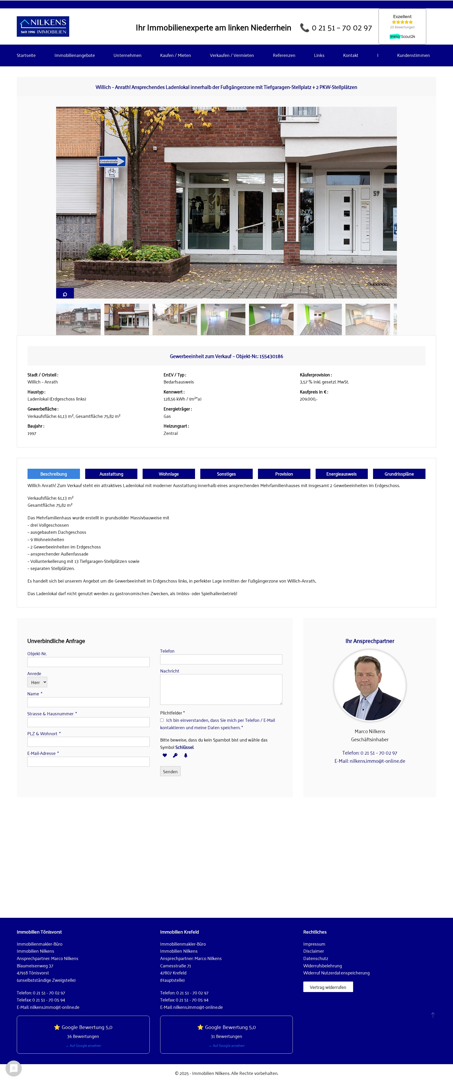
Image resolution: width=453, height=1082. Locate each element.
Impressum (314, 943)
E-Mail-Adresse (42, 753)
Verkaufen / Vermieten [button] (232, 55)
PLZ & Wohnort (43, 733)
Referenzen (284, 55)
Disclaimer (313, 950)
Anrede (34, 673)
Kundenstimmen (413, 55)
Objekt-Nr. (37, 653)
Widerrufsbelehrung (322, 965)
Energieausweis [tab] (341, 473)
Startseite (26, 55)
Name (34, 693)
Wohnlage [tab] (169, 473)
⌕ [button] (65, 293)
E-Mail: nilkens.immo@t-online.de (370, 760)
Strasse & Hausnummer (51, 713)
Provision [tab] (284, 473)
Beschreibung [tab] (53, 473)
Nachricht (169, 670)
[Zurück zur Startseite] (43, 26)
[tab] (78, 319)
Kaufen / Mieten (175, 55)
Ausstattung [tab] (111, 473)
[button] (433, 1015)
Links (319, 55)
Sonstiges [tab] (226, 473)
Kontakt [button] (350, 55)
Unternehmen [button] (127, 55)
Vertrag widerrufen (328, 987)
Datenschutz (315, 958)
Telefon (167, 650)
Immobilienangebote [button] (75, 55)
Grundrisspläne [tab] (399, 473)
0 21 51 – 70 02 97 (342, 26)
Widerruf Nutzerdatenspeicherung (336, 972)
